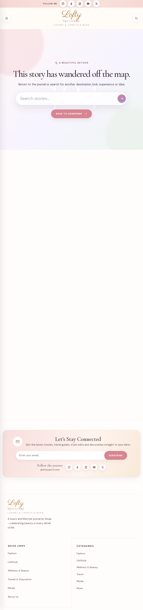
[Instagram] (62, 3)
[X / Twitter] (96, 3)
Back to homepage (69, 113)
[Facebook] (71, 3)
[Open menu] (6, 18)
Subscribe (116, 455)
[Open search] (136, 18)
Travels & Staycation (20, 579)
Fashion (12, 553)
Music (80, 588)
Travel (80, 574)
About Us (13, 596)
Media (11, 588)
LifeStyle (13, 562)
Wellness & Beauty (18, 570)
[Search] (122, 98)
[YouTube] (88, 3)
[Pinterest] (79, 3)
